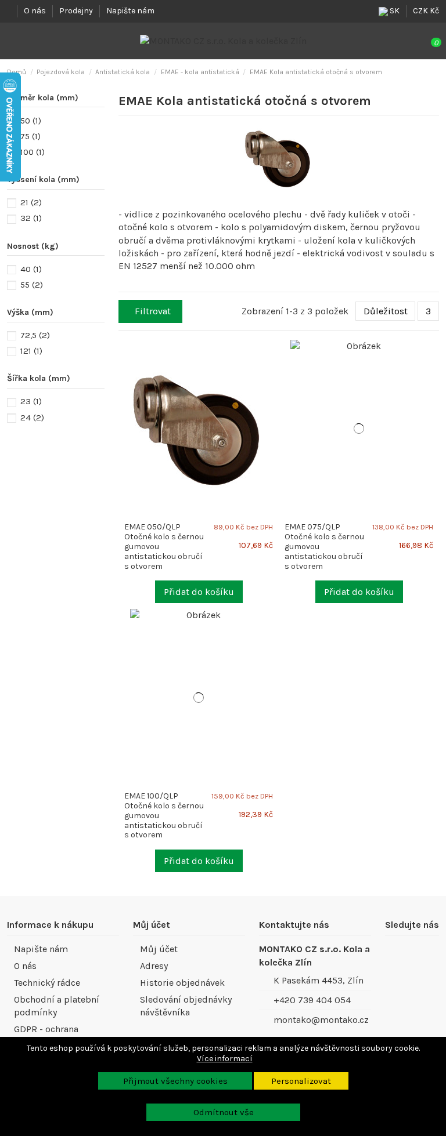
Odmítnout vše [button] (223, 1112)
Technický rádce (47, 982)
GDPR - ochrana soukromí (46, 1035)
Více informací (225, 1059)
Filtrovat (153, 311)
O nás (36, 11)
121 (31, 351)
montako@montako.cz (321, 1019)
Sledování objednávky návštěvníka (186, 1006)
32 (31, 218)
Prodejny (77, 11)
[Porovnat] (274, 354)
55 (31, 285)
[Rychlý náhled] (274, 366)
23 (31, 401)
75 (30, 136)
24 (32, 417)
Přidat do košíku (199, 591)
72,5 (35, 335)
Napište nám (130, 11)
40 (31, 269)
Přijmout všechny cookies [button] (175, 1081)
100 (32, 152)
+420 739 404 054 (312, 1000)
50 (30, 120)
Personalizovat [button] (301, 1081)
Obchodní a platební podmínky (56, 1006)
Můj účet (159, 948)
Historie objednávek (182, 982)
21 (31, 202)
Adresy (154, 965)
